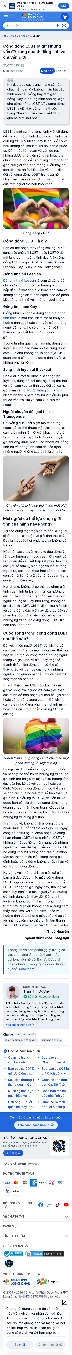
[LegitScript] (23, 1263)
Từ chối (19, 1344)
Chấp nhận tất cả (50, 1344)
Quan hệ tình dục (51, 1040)
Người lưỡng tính (40, 390)
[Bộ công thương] (13, 1254)
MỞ (63, 5)
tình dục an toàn (26, 1034)
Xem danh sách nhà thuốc (35, 1125)
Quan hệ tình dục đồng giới (21, 1040)
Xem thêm (26, 969)
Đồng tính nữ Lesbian (19, 280)
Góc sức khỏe (18, 35)
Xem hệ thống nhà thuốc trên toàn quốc (36, 1117)
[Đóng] (4, 6)
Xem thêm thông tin (18, 1024)
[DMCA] (44, 1254)
